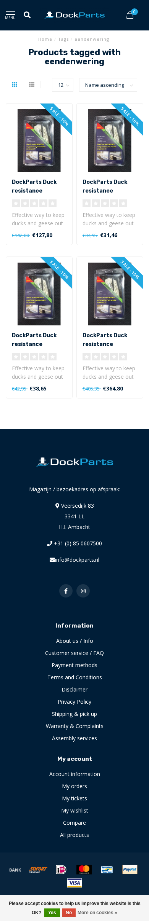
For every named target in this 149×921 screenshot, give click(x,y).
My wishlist (74, 810)
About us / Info (74, 640)
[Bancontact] (107, 869)
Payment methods (74, 665)
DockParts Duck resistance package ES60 (105, 344)
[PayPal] (129, 869)
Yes (52, 912)
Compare (74, 822)
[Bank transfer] (15, 869)
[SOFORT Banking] (38, 869)
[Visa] (74, 883)
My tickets (74, 798)
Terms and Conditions (74, 677)
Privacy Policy (74, 701)
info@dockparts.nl (77, 559)
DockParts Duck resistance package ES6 (34, 344)
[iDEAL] (61, 869)
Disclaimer (74, 689)
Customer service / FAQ (74, 652)
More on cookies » (97, 912)
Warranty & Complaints (75, 726)
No (69, 912)
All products (74, 834)
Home (45, 39)
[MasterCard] (84, 869)
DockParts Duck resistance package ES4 (105, 191)
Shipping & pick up (74, 713)
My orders (74, 786)
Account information (74, 774)
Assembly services (74, 738)
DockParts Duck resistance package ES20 (34, 191)
